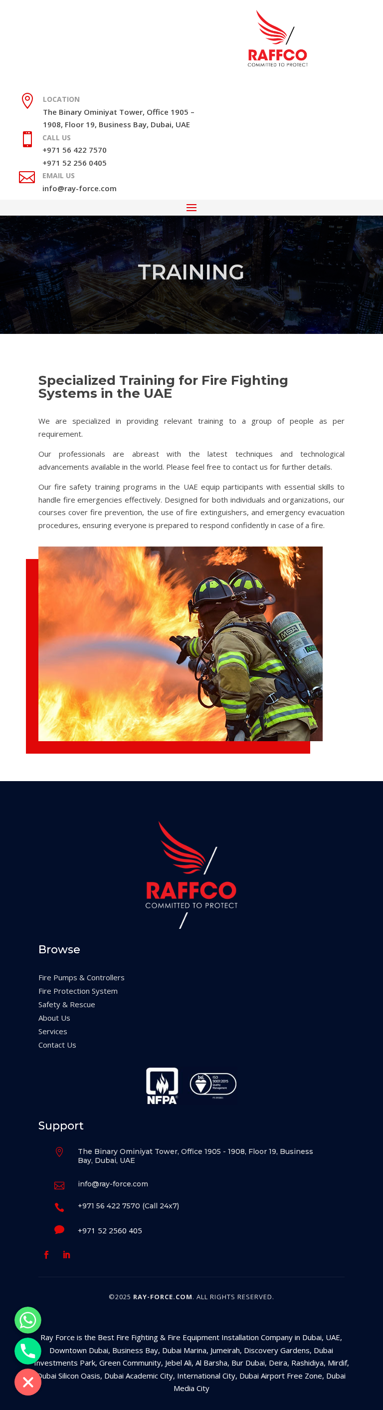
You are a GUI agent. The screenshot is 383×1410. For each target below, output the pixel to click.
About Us (54, 1018)
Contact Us (57, 1045)
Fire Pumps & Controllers (81, 977)
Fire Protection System (78, 991)
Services (52, 1031)
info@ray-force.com (79, 188)
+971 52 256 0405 (74, 163)
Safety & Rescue (66, 1004)
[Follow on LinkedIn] (66, 1255)
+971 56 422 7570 (74, 150)
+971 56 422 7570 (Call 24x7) (128, 1205)
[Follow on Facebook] (46, 1255)
